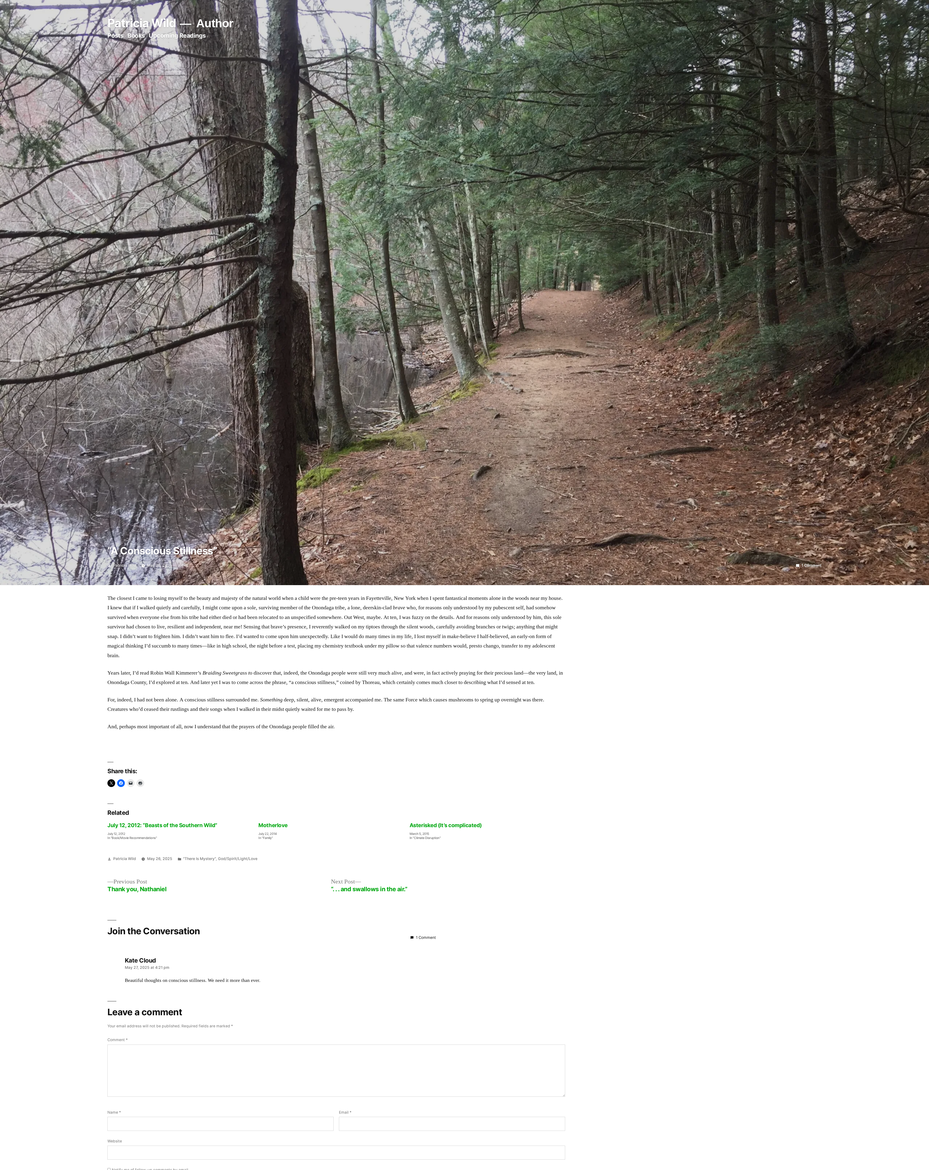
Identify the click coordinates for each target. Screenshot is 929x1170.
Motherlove (273, 825)
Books (136, 35)
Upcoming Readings (177, 35)
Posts (115, 35)
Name (114, 1112)
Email (345, 1112)
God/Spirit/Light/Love (237, 858)
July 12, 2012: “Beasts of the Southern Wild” (162, 825)
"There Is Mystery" (199, 858)
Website (114, 1141)
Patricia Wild (141, 23)
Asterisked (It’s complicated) (446, 825)
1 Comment (812, 565)
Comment (117, 1040)
